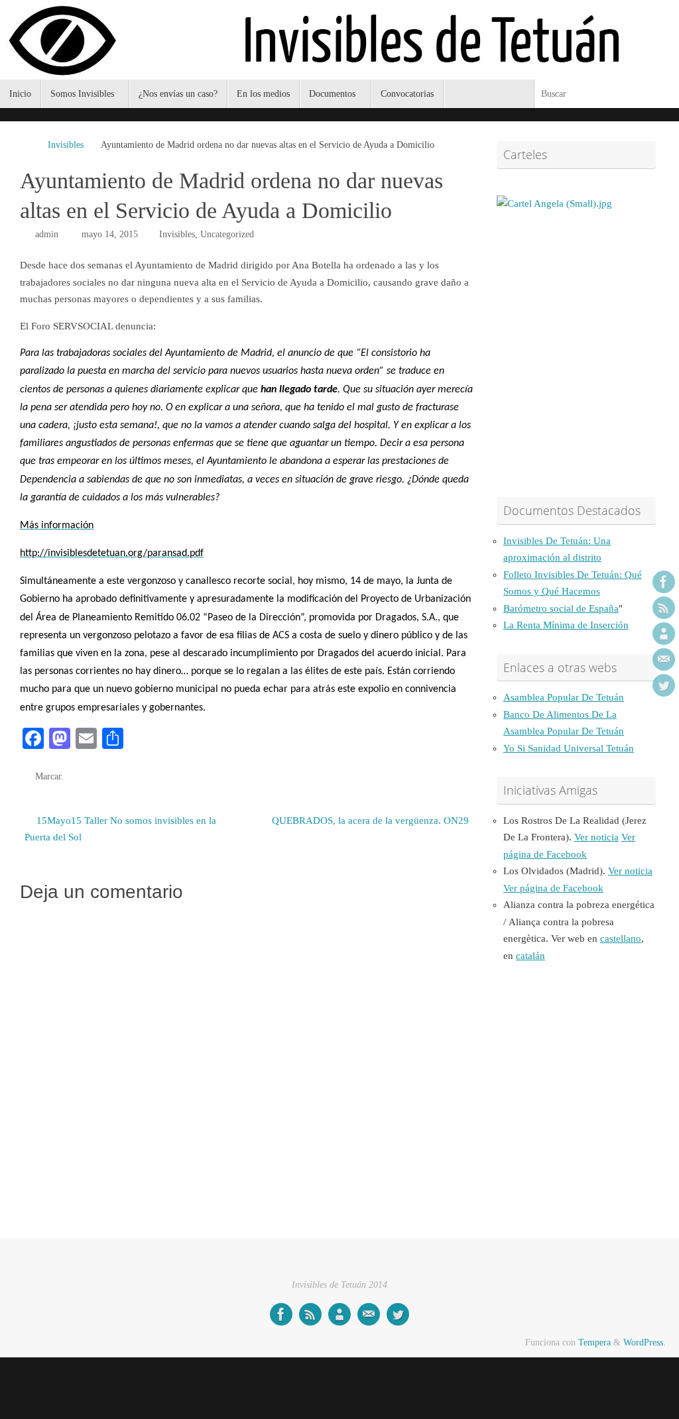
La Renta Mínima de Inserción (566, 625)
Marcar (48, 776)
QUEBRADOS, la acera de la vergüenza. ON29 (370, 820)
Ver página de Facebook (553, 888)
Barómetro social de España (561, 608)
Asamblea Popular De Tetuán (563, 697)
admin (46, 234)
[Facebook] (663, 582)
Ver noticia (596, 837)
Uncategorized (227, 234)
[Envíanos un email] (663, 659)
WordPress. (644, 1342)
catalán (530, 955)
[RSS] (663, 607)
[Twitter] (663, 685)
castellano (620, 938)
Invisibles (66, 145)
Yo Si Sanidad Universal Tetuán (568, 748)
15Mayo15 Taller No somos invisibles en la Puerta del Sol (120, 829)
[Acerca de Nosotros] (663, 633)
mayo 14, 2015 (110, 234)
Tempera (594, 1342)
